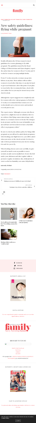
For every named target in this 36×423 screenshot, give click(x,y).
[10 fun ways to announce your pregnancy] (27, 213)
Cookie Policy (5, 418)
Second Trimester (16, 19)
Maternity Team (6, 33)
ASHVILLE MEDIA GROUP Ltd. (20, 356)
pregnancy (7, 174)
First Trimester (5, 19)
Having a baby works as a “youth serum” (8, 243)
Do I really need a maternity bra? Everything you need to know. (9, 223)
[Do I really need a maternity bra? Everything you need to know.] (9, 214)
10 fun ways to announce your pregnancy (26, 221)
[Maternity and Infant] (18, 11)
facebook (19, 263)
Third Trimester (27, 19)
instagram (19, 268)
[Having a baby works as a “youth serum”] (9, 234)
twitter (19, 265)
